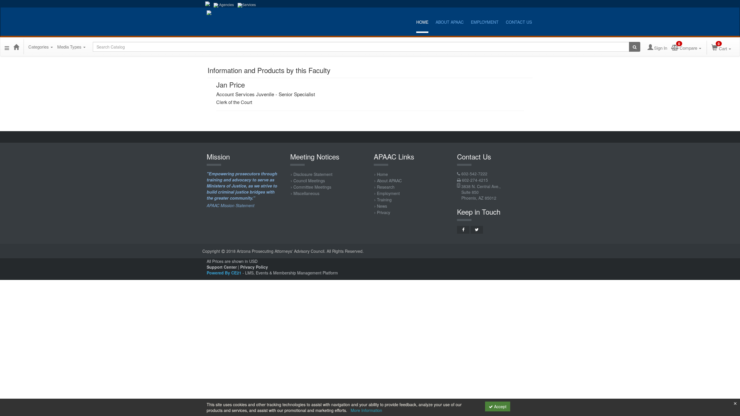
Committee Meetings (312, 187)
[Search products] (634, 47)
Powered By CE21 (225, 273)
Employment (485, 22)
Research (386, 187)
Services (249, 4)
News (382, 206)
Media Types (70, 47)
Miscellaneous (306, 193)
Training (384, 200)
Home (422, 22)
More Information (366, 410)
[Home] (16, 47)
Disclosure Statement (312, 174)
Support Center (222, 267)
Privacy (383, 212)
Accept (499, 406)
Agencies (226, 4)
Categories (39, 47)
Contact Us (519, 22)
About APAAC (450, 22)
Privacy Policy (254, 267)
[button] (6, 47)
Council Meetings (309, 180)
